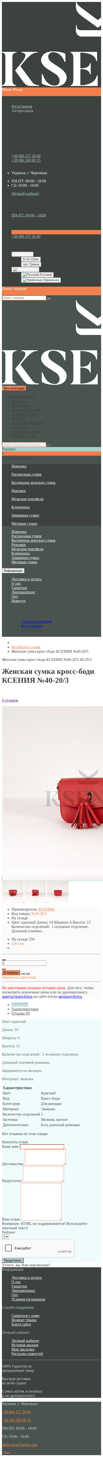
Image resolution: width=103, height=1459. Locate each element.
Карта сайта (21, 1324)
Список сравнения (36, 202)
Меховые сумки (24, 436)
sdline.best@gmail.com (19, 1445)
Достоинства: (13, 1164)
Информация (13, 570)
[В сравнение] (28, 973)
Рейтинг (9, 1232)
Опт (14, 596)
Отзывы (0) (20, 1013)
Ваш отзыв (11, 1219)
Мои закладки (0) (35, 198)
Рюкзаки (18, 418)
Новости (18, 601)
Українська (50, 280)
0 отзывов (10, 700)
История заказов (24, 1345)
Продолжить (13, 1260)
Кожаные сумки (24, 414)
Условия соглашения (28, 1299)
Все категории (23, 397)
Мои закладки (22, 1349)
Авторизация (22, 111)
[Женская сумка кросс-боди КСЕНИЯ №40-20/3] (13, 901)
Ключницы (20, 427)
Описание (19, 1005)
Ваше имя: (10, 1146)
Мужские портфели (27, 423)
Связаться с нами (25, 1316)
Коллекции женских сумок (33, 482)
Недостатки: (12, 1181)
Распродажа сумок (26, 474)
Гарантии (19, 588)
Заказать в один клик (19, 977)
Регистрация (21, 106)
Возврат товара (23, 1320)
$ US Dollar (31, 259)
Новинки (19, 401)
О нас (16, 583)
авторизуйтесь (70, 996)
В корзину (11, 972)
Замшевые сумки (25, 431)
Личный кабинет (25, 1341)
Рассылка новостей (27, 1354)
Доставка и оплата (26, 579)
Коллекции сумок (25, 410)
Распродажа (21, 405)
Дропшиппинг (23, 592)
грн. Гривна (31, 264)
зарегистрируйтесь (17, 996)
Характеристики (25, 1009)
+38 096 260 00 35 (25, 160)
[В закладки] (23, 973)
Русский (45, 274)
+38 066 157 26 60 (25, 156)
